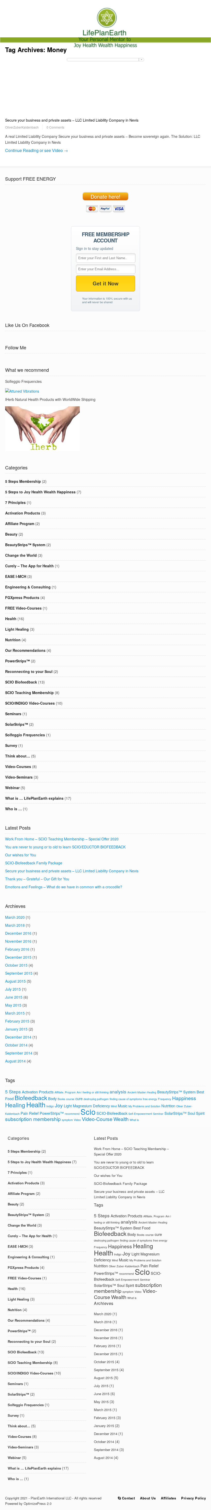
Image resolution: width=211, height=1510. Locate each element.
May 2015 (13, 1005)
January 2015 (16, 1029)
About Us (148, 1498)
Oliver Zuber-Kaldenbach (124, 1266)
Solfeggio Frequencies (25, 734)
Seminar (158, 1114)
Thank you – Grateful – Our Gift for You (37, 878)
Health (10, 618)
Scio (88, 1111)
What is (134, 1120)
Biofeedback (31, 1097)
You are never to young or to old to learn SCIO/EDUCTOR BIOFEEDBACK (65, 846)
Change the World (21, 555)
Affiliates (168, 1498)
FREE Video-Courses (23, 608)
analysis (118, 1091)
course (70, 1099)
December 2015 (18, 957)
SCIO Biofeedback (21, 682)
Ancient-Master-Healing (141, 1092)
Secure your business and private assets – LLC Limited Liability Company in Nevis (71, 120)
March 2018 (15, 925)
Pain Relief (30, 1113)
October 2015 (16, 965)
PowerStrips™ (17, 660)
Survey (11, 745)
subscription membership (33, 1119)
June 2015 (13, 997)
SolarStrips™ (16, 724)
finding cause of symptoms (126, 1099)
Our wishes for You (20, 854)
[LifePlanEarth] (105, 48)
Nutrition (13, 639)
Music (122, 1105)
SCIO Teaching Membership (29, 692)
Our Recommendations (25, 650)
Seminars (13, 713)
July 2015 (13, 989)
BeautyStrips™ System (25, 544)
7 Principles (15, 502)
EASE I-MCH (15, 576)
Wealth (121, 1119)
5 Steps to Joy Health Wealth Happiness (40, 491)
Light (68, 1105)
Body (52, 1098)
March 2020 (15, 917)
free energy (150, 1099)
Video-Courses (18, 766)
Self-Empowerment (140, 1114)
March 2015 (15, 1013)
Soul (191, 1113)
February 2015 (17, 1021)
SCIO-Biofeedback (111, 1113)
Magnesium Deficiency (91, 1105)
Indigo (50, 1106)
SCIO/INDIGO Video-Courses (30, 703)
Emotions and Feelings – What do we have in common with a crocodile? (63, 886)
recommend (72, 1114)
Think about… (17, 755)
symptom (67, 1120)
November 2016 (18, 941)
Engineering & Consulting (28, 586)
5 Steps (13, 1091)
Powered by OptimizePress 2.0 (28, 1503)
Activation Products (22, 513)
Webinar (12, 787)
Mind (114, 1106)
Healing (15, 1105)
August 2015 (15, 981)
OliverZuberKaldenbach (22, 127)
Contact (128, 1498)
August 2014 (15, 1061)
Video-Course (97, 1119)
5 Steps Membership (23, 481)
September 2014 (18, 1053)
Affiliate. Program (65, 1092)
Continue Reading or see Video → (36, 150)
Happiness (184, 1098)
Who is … (13, 808)
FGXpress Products (22, 597)
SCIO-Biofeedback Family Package (33, 862)
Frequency (164, 1099)
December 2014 (18, 1037)
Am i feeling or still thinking (93, 1092)
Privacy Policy (193, 1498)
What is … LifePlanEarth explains (34, 798)
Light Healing (17, 629)
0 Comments (55, 127)
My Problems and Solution (144, 1106)
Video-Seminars (19, 777)
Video (77, 1120)
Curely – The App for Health (29, 565)
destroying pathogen (96, 1099)
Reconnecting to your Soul (28, 671)
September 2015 (18, 973)
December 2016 (18, 933)
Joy (59, 1105)
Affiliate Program (19, 523)
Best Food (141, 1227)
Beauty (11, 534)
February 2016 (17, 949)
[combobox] (105, 59)
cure (79, 1098)
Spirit (200, 1113)
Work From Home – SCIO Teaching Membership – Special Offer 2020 (62, 838)
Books (61, 1099)
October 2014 (16, 1045)
